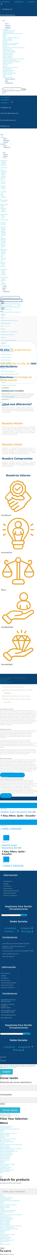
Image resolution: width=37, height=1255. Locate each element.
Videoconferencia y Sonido (9, 50)
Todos (2, 301)
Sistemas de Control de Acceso (10, 60)
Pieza (4, 75)
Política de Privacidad (11, 1067)
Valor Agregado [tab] (3, 727)
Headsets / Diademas (7, 56)
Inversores (5, 66)
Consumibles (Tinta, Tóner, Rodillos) (11, 43)
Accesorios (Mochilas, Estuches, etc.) (11, 37)
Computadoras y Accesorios (9, 30)
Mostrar (2, 1104)
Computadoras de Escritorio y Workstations (12, 33)
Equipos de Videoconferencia (9, 52)
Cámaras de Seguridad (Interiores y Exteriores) (13, 59)
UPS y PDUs (5, 64)
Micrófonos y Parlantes (8, 53)
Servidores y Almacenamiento (9, 44)
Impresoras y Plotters (7, 40)
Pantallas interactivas (8, 77)
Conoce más (6, 795)
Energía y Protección (7, 63)
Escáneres (5, 42)
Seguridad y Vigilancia (8, 57)
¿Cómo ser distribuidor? (6, 682)
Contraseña (6, 1094)
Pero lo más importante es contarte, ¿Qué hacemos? (12, 677)
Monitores (5, 35)
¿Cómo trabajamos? (5, 679)
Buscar (24, 89)
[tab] (18, 678)
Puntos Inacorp (3, 683)
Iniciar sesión (10, 1110)
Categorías (5, 29)
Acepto (6, 1071)
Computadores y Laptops (8, 70)
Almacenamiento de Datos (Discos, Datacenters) (14, 47)
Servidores (5, 46)
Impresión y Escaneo (7, 39)
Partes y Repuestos (7, 68)
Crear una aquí (14, 1115)
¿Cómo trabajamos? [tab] (5, 706)
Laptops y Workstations (8, 32)
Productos (3, 303)
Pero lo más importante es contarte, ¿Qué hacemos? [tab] (12, 684)
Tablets (4, 36)
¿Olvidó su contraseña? (5, 1113)
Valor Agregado (3, 680)
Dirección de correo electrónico (16, 1082)
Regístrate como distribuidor (12, 775)
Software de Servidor (7, 49)
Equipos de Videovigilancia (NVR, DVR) (11, 61)
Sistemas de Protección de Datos (10, 67)
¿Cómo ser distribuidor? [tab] (6, 756)
